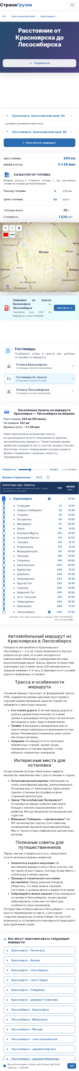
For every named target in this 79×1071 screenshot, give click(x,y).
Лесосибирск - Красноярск (30, 1009)
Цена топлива (13, 199)
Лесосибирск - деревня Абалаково (35, 1058)
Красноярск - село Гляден (29, 980)
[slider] (30, 469)
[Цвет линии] (6, 235)
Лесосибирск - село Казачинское (34, 1039)
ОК (71, 1065)
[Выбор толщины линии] (12, 235)
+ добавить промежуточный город (23, 123)
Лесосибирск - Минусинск (29, 1019)
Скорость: (9, 469)
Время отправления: (16, 477)
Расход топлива (15, 190)
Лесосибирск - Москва (27, 1029)
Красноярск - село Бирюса (29, 970)
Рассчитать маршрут (41, 142)
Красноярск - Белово (25, 960)
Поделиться (42, 63)
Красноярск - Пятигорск (28, 950)
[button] (39, 366)
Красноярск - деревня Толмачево (34, 999)
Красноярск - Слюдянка (28, 989)
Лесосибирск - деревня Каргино (33, 1049)
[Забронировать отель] (49, 499)
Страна (16, 4)
